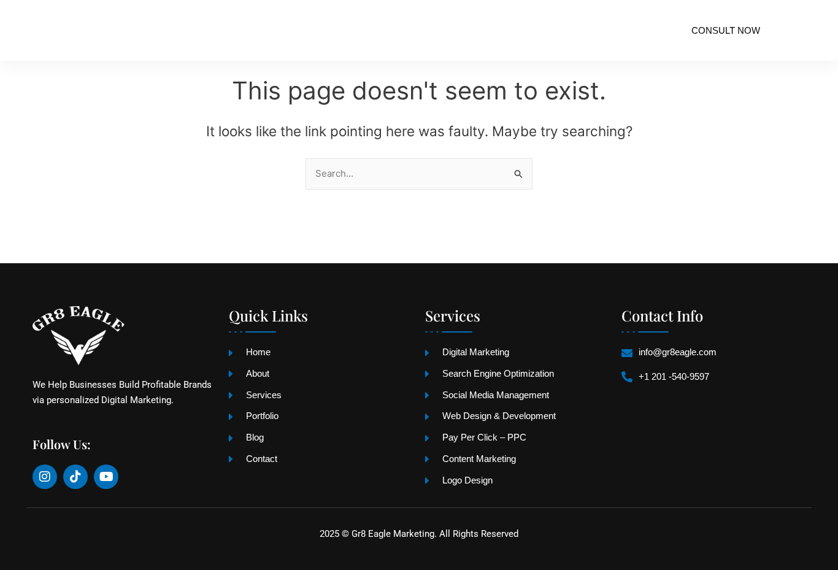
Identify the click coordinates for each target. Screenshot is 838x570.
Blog (522, 30)
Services (304, 30)
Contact (578, 30)
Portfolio (461, 30)
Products (387, 30)
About (243, 30)
